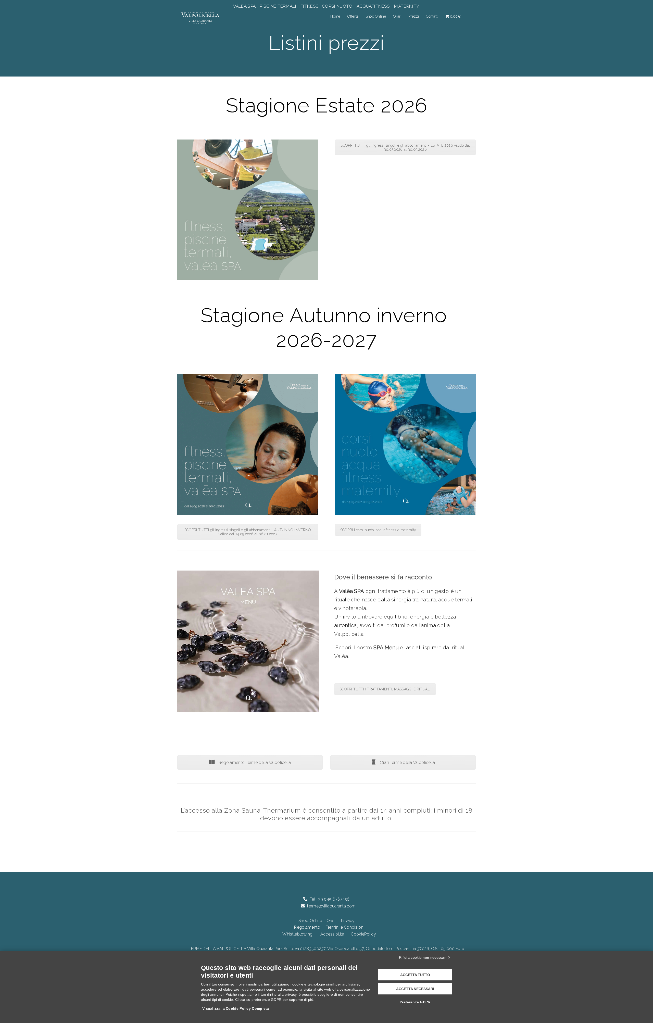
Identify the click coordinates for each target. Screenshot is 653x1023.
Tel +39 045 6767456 (330, 899)
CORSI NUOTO (337, 6)
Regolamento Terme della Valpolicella (254, 762)
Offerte (353, 16)
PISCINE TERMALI (278, 6)
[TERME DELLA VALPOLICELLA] (200, 16)
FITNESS (309, 6)
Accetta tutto (415, 975)
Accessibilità (332, 934)
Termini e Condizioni (345, 927)
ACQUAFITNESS (373, 6)
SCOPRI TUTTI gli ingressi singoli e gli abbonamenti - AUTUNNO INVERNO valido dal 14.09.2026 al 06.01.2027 (247, 532)
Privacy (348, 920)
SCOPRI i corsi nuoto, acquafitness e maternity (378, 530)
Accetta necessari (415, 989)
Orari (397, 16)
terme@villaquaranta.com (331, 906)
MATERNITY (406, 6)
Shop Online (376, 16)
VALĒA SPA (245, 6)
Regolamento (307, 927)
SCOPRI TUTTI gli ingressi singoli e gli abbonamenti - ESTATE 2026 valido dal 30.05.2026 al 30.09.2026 (405, 147)
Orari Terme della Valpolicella (407, 762)
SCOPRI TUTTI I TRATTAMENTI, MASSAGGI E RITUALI (385, 689)
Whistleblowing (297, 934)
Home (335, 16)
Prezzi (413, 16)
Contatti (432, 16)
